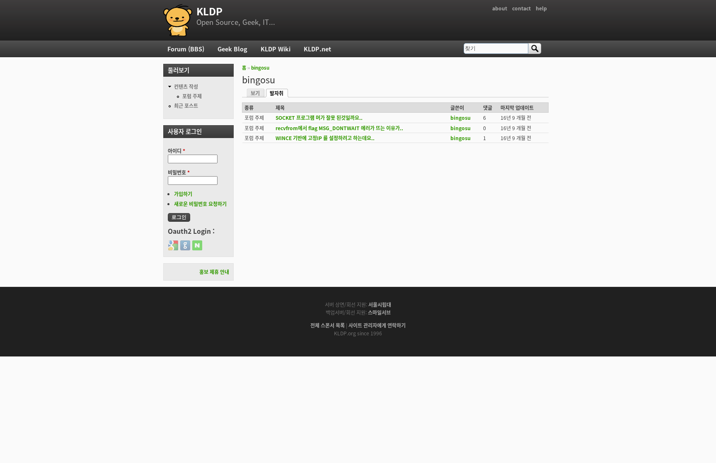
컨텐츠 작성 (186, 86)
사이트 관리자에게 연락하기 (377, 325)
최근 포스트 (186, 105)
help (541, 8)
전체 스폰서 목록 (327, 325)
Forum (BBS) (185, 48)
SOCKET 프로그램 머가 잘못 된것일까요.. (319, 117)
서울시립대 (379, 304)
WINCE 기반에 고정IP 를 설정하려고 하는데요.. (325, 137)
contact (521, 8)
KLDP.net (317, 48)
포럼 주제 (192, 95)
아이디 (176, 150)
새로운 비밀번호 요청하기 (200, 203)
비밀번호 (179, 172)
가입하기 (183, 193)
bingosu (260, 67)
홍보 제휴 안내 (214, 271)
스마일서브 (379, 312)
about (499, 8)
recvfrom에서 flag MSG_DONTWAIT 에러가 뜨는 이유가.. (339, 127)
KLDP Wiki (275, 48)
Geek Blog (232, 48)
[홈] (177, 20)
